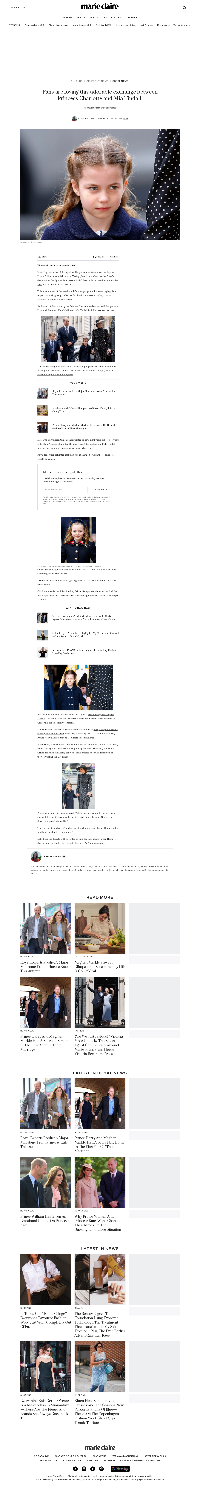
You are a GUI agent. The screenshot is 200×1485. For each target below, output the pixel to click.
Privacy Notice (48, 499)
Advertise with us (155, 1456)
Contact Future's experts (71, 1456)
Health (94, 17)
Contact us (99, 1456)
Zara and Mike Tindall (103, 443)
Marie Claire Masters (58, 25)
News (125, 119)
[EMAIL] (64, 856)
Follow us (100, 257)
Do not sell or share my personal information (132, 1461)
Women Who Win (181, 25)
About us (92, 1461)
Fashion (67, 17)
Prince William (45, 310)
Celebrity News (97, 81)
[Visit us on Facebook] (92, 1468)
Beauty (81, 17)
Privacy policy (48, 1461)
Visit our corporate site (140, 1476)
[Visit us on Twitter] (75, 1468)
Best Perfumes (146, 25)
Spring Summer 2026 (82, 25)
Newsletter (114, 257)
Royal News (120, 81)
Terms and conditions (125, 1456)
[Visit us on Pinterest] (101, 1468)
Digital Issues (163, 25)
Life (104, 17)
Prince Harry (44, 737)
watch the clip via (55, 374)
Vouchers (131, 17)
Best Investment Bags (126, 25)
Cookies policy (72, 1461)
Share (44, 257)
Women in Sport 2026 (34, 25)
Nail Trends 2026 (104, 25)
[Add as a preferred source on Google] (137, 1469)
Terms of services (73, 497)
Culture (116, 17)
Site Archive (41, 1456)
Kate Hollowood (88, 119)
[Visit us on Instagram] (84, 1468)
